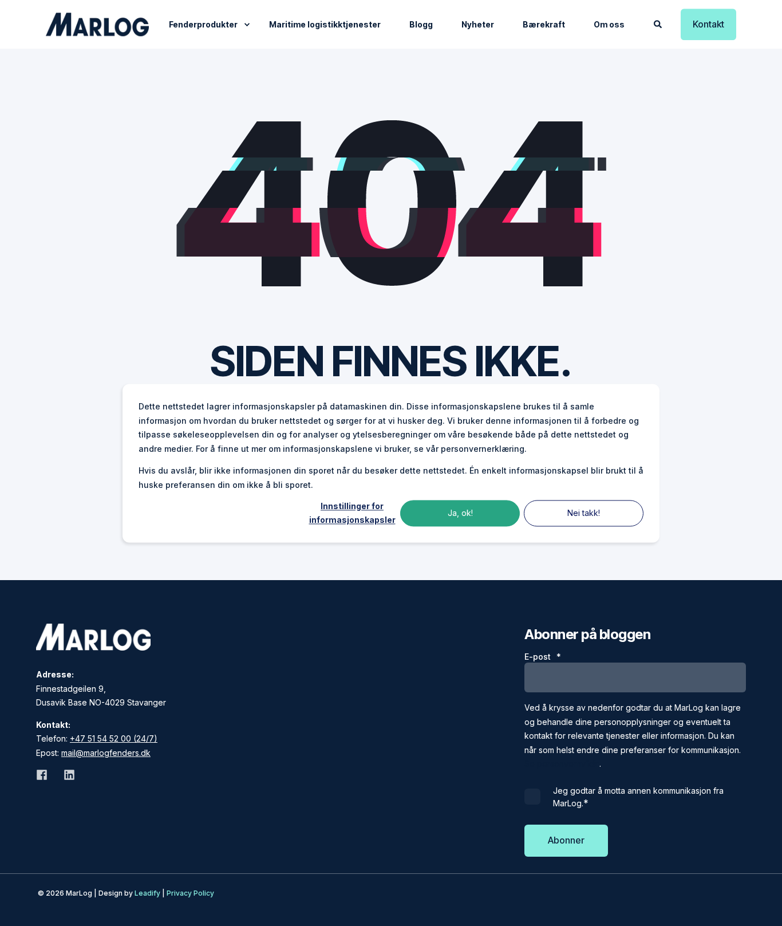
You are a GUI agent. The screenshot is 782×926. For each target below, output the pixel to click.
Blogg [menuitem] (421, 24)
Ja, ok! (460, 513)
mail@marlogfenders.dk (106, 753)
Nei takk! (583, 513)
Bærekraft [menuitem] (544, 24)
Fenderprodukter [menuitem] (203, 24)
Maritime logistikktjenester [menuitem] (325, 24)
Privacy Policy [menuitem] (190, 893)
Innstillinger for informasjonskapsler (352, 513)
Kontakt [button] (708, 24)
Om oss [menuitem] (609, 24)
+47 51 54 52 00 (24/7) (113, 738)
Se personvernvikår (561, 764)
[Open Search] (658, 23)
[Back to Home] (97, 24)
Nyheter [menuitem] (477, 24)
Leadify (147, 893)
